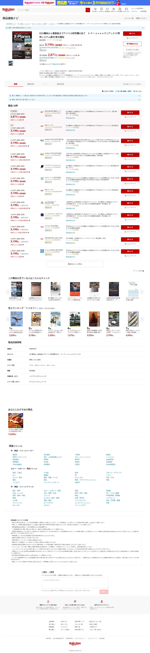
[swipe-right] (142, 291)
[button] (101, 10)
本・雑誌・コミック (24, 23)
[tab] (15, 84)
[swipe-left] (8, 291)
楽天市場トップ (11, 23)
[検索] (88, 10)
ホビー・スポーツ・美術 (39, 23)
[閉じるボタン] (143, 28)
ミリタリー (52, 23)
